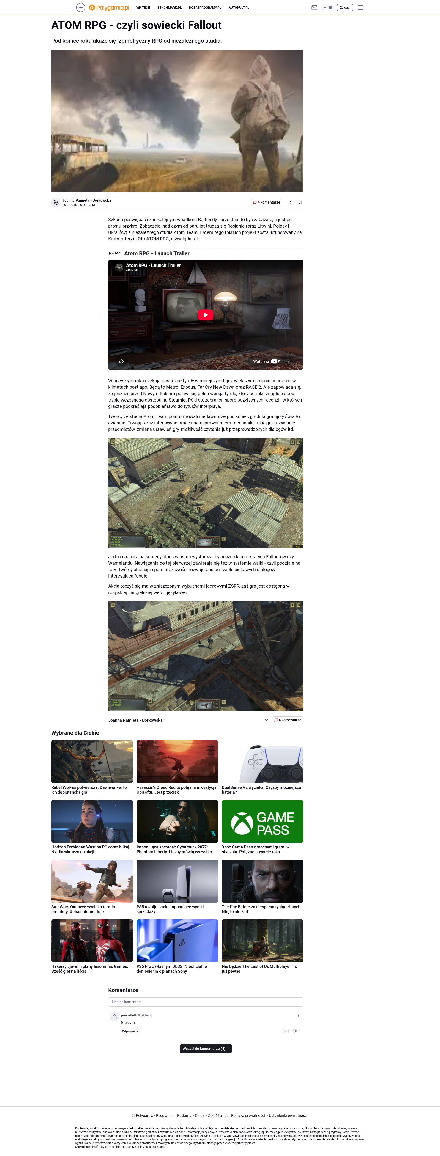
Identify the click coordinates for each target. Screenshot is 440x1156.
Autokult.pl (239, 7)
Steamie (177, 400)
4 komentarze (269, 202)
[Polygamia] (112, 7)
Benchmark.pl (169, 7)
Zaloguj (345, 7)
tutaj (161, 1146)
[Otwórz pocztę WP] (314, 7)
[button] (327, 7)
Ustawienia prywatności (287, 1115)
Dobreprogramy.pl (205, 7)
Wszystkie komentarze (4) (204, 1048)
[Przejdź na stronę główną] (80, 11)
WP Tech (143, 7)
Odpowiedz (130, 1031)
